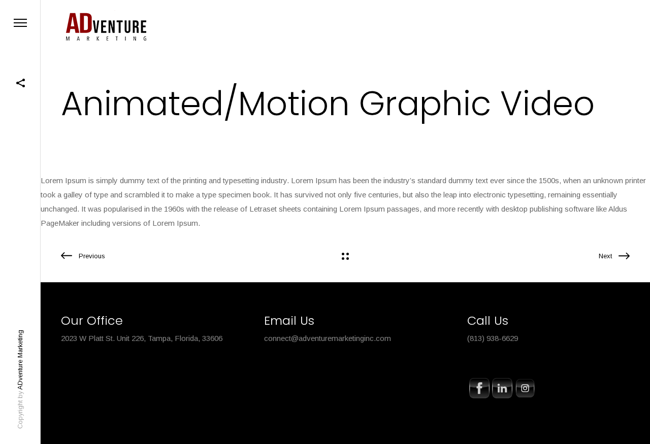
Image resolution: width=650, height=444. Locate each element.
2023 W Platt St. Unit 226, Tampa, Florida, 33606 (141, 338)
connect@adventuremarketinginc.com (327, 338)
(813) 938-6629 (492, 338)
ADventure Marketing (20, 360)
